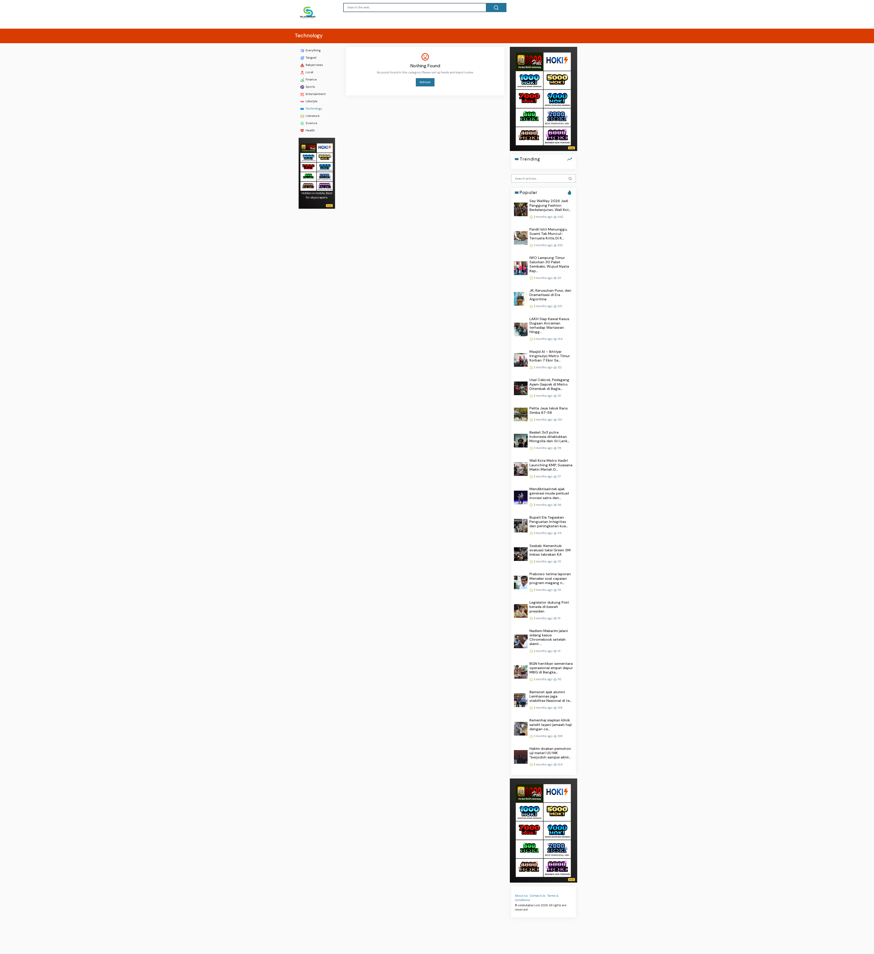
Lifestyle (311, 101)
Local (309, 72)
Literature (312, 116)
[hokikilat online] (325, 147)
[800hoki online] (308, 176)
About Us (521, 895)
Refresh (425, 82)
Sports (310, 87)
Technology (313, 108)
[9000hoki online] (325, 166)
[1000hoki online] (308, 157)
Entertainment (315, 94)
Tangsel (310, 58)
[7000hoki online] (308, 166)
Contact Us (537, 895)
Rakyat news (314, 65)
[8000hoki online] (308, 147)
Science (311, 123)
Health (310, 130)
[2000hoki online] (325, 176)
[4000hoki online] (308, 186)
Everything (313, 50)
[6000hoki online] (325, 186)
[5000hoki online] (325, 157)
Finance (311, 79)
